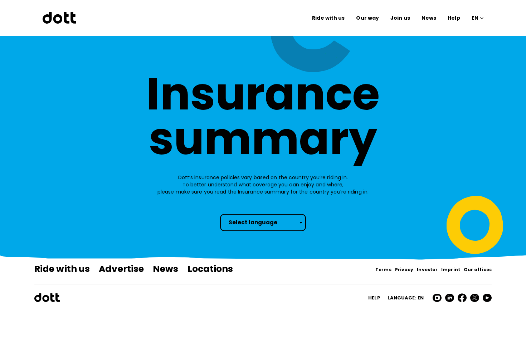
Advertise (121, 269)
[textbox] (263, 222)
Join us (400, 17)
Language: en (406, 298)
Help (454, 17)
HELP (374, 297)
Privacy (404, 270)
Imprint (450, 270)
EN (475, 17)
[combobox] (263, 222)
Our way (367, 17)
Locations (210, 269)
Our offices (478, 270)
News (429, 17)
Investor (427, 270)
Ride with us (328, 17)
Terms (383, 270)
